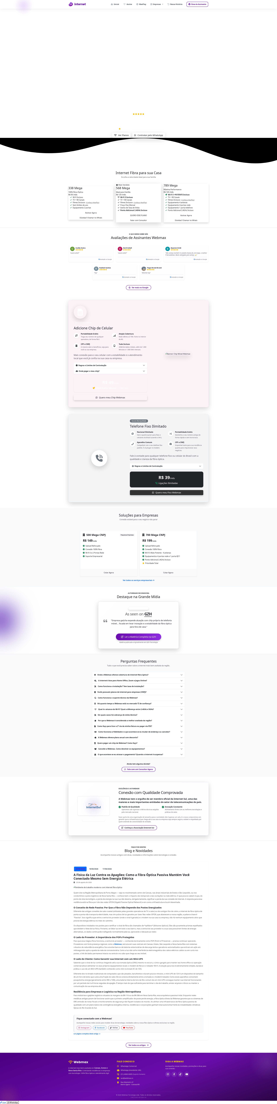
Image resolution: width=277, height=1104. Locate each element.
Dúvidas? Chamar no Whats (91, 218)
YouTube (129, 1028)
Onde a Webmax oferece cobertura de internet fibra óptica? (122, 675)
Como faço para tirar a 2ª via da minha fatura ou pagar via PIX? (124, 726)
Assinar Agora (91, 213)
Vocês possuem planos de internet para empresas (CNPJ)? (122, 692)
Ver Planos (123, 135)
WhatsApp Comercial (129, 1066)
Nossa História (176, 4)
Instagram (85, 1028)
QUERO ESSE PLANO (138, 215)
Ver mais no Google (139, 287)
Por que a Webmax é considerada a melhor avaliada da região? (125, 720)
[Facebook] (174, 1074)
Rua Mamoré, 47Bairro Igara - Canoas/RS (130, 1083)
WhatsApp (13, 1102)
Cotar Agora (109, 572)
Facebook (101, 1028)
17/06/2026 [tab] (107, 869)
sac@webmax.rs (127, 1078)
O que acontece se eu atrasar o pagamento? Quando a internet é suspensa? (130, 754)
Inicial (116, 4)
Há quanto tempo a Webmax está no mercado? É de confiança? (124, 703)
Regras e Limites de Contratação (92, 365)
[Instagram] (167, 1074)
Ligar (4, 1102)
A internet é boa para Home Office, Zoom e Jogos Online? (122, 680)
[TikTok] (180, 1074)
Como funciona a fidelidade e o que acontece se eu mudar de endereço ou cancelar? (134, 732)
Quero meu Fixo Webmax (168, 492)
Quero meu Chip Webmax (111, 397)
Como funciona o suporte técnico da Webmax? (118, 698)
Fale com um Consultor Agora (140, 769)
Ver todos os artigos (137, 1045)
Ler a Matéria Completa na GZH (140, 636)
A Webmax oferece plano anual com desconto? (118, 737)
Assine (129, 4)
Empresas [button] (157, 4)
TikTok (115, 1028)
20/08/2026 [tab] (80, 869)
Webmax (118, 944)
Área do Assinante (198, 4)
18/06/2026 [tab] (93, 869)
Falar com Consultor (138, 220)
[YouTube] (186, 1074)
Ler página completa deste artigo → (87, 1034)
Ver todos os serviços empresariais (138, 580)
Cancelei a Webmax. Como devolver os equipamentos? (121, 749)
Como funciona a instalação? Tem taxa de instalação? (121, 686)
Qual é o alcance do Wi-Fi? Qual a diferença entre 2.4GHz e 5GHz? (126, 709)
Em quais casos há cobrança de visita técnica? (117, 715)
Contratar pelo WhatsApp (150, 135)
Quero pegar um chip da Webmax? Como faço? (117, 743)
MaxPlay (142, 4)
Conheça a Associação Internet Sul (139, 828)
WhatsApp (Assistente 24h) (131, 1070)
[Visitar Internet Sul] (93, 806)
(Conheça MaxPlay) (92, 202)
